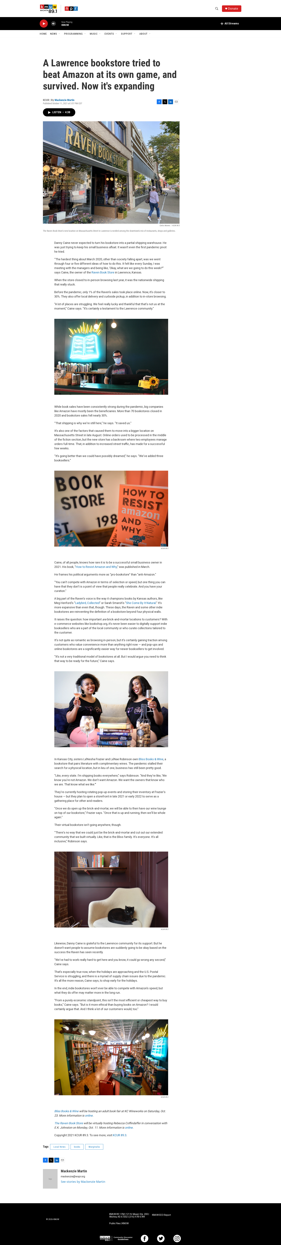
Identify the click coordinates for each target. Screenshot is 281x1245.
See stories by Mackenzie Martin (83, 1182)
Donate (233, 8)
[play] (43, 24)
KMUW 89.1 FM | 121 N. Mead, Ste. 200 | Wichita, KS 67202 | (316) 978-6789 (129, 1215)
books (77, 1147)
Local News (60, 1147)
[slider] (58, 23)
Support (126, 34)
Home (43, 34)
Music (94, 34)
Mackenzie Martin (64, 100)
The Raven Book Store (68, 1123)
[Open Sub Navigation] (59, 34)
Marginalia (94, 1147)
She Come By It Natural (141, 603)
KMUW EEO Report (161, 1215)
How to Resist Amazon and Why (96, 567)
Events (109, 34)
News (53, 34)
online (89, 1115)
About (143, 34)
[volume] (53, 23)
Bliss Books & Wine (151, 759)
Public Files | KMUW (119, 1223)
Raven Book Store (103, 272)
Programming (73, 34)
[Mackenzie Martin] (50, 1179)
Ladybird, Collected (87, 603)
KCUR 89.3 (119, 1135)
